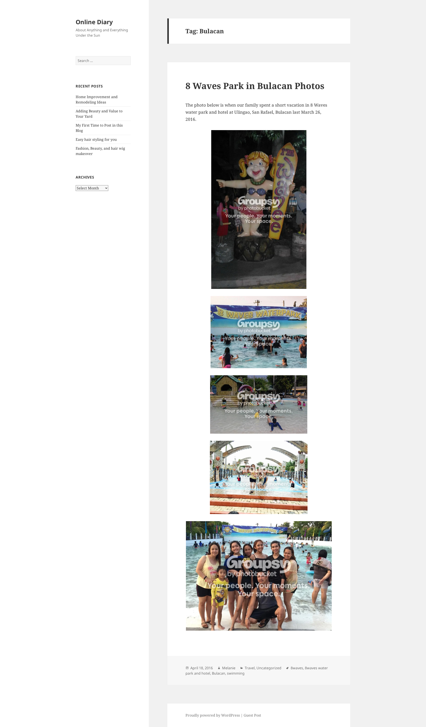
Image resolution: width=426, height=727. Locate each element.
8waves (297, 667)
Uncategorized (268, 667)
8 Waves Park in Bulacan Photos (254, 85)
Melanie (228, 667)
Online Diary (94, 22)
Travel (250, 667)
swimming (236, 673)
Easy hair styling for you (96, 139)
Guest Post (252, 715)
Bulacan (218, 673)
